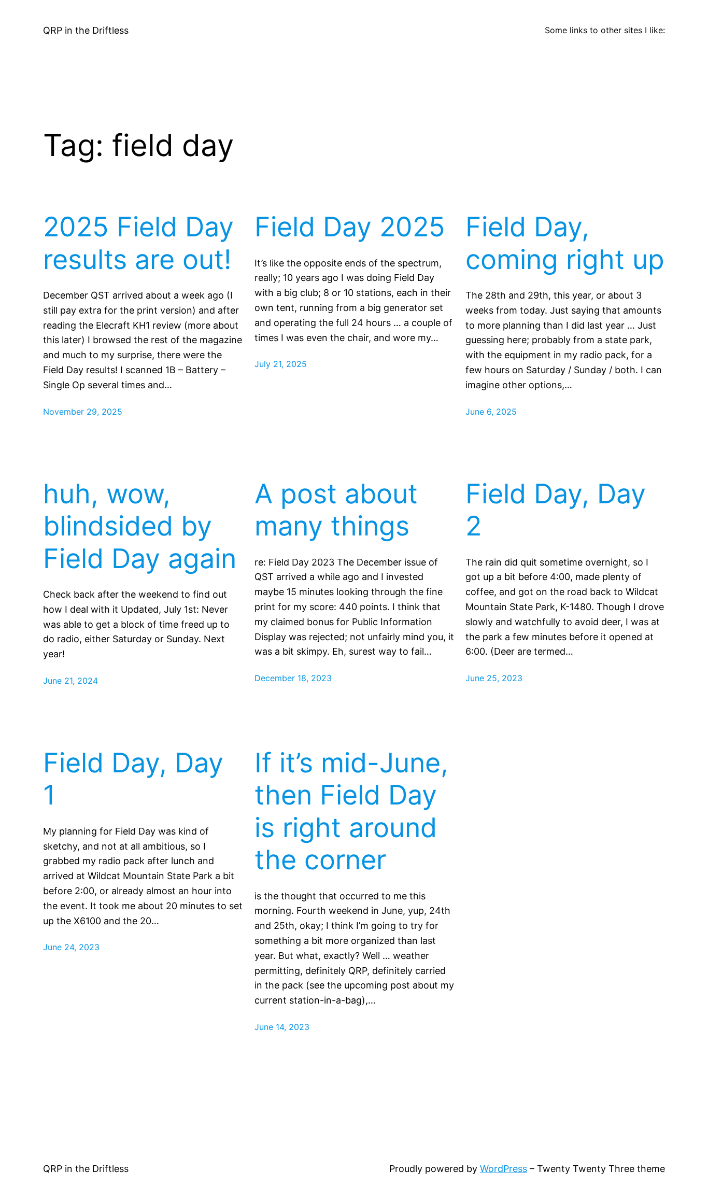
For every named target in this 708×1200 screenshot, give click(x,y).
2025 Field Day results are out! (138, 243)
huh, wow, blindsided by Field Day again (139, 526)
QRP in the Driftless (86, 30)
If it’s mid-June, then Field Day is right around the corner (351, 811)
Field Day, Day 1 (133, 779)
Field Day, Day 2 (555, 510)
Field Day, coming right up (564, 243)
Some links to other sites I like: (605, 30)
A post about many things (336, 510)
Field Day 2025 (349, 227)
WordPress (503, 1168)
